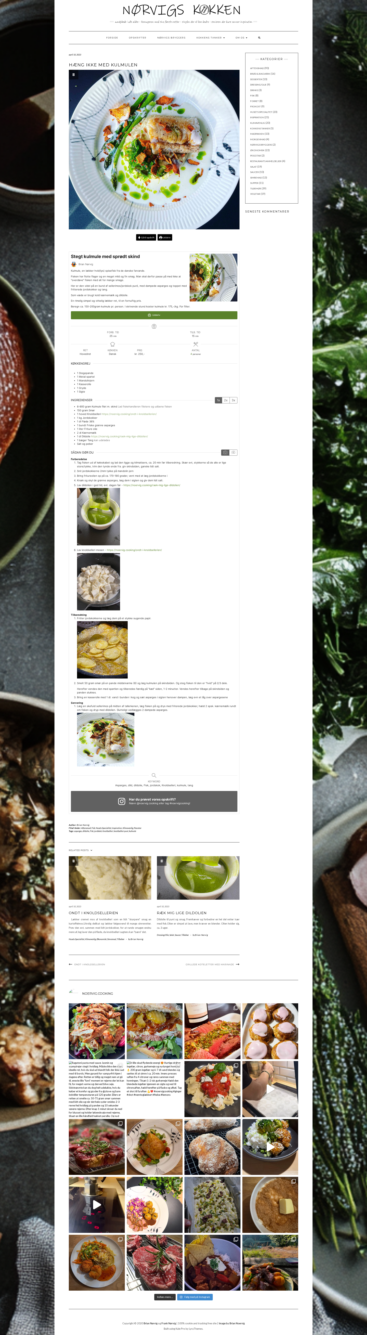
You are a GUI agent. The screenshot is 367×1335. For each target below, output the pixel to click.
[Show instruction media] (225, 452)
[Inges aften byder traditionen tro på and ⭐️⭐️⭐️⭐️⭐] (155, 1205)
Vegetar (255, 193)
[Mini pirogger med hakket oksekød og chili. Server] (155, 1147)
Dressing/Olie (163, 935)
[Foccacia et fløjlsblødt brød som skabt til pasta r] (212, 1205)
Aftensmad (86, 828)
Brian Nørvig (83, 825)
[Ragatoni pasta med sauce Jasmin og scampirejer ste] (97, 1089)
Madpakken (257, 133)
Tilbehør (120, 939)
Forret (254, 101)
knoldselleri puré (121, 831)
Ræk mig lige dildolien (182, 913)
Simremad (111, 939)
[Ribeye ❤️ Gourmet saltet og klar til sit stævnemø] (155, 1263)
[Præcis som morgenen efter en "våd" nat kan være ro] (155, 1031)
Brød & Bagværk (260, 73)
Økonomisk (101, 939)
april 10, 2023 (75, 906)
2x (226, 400)
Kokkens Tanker (209, 37)
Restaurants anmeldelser (266, 161)
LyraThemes (196, 1328)
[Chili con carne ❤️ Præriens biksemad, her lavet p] (212, 1263)
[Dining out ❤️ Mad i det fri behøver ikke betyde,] (270, 1263)
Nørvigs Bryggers (171, 37)
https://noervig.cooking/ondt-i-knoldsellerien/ (129, 413)
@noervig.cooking (147, 803)
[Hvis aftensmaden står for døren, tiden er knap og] (97, 1031)
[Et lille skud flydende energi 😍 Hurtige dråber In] (155, 1089)
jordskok (98, 831)
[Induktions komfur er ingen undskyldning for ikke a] (97, 1205)
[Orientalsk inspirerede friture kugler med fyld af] (97, 1263)
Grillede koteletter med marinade (210, 964)
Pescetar (137, 828)
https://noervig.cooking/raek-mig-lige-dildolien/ (119, 436)
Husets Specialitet (103, 828)
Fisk (93, 828)
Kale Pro (180, 1328)
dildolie (86, 831)
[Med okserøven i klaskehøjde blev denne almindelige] (212, 1031)
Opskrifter (137, 37)
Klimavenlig (128, 828)
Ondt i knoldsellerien (93, 913)
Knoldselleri (107, 831)
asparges (78, 831)
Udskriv (166, 237)
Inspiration (117, 828)
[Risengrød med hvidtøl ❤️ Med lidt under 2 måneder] (270, 1205)
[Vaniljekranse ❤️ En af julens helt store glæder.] (270, 1089)
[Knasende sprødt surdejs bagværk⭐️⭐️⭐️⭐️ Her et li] (212, 1147)
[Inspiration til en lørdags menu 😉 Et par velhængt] (97, 1147)
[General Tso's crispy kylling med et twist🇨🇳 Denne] (270, 1147)
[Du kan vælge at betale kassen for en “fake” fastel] (270, 1031)
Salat (172, 935)
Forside (112, 37)
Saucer (178, 935)
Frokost (255, 106)
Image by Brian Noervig (232, 1323)
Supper (254, 183)
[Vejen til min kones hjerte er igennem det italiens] (212, 1089)
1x (218, 400)
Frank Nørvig (169, 1323)
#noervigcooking (179, 803)
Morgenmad (258, 139)
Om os (240, 37)
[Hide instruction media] (233, 452)
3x (233, 400)
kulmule (132, 831)
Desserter (256, 79)
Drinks (254, 90)
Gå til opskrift (147, 237)
